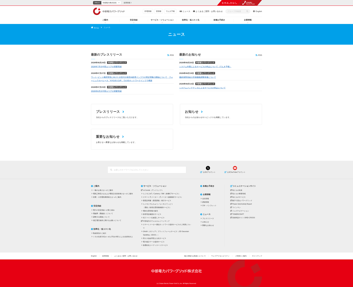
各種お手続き (219, 20)
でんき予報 (170, 11)
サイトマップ (257, 256)
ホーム (96, 28)
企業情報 (248, 20)
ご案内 (105, 20)
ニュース (186, 11)
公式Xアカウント (209, 172)
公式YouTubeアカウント (236, 172)
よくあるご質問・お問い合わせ (209, 11)
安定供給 (134, 20)
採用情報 (105, 256)
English (259, 11)
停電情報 (148, 11)
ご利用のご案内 (241, 256)
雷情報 (158, 11)
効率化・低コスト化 (190, 20)
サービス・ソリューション (162, 20)
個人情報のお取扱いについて (195, 256)
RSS (172, 55)
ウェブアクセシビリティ (220, 256)
